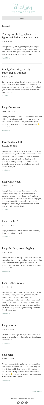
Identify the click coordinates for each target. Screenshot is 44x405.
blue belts (7, 354)
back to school (10, 221)
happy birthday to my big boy (18, 248)
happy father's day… (13, 282)
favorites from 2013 (12, 141)
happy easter (9, 325)
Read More (6, 58)
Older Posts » (37, 391)
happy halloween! (11, 107)
